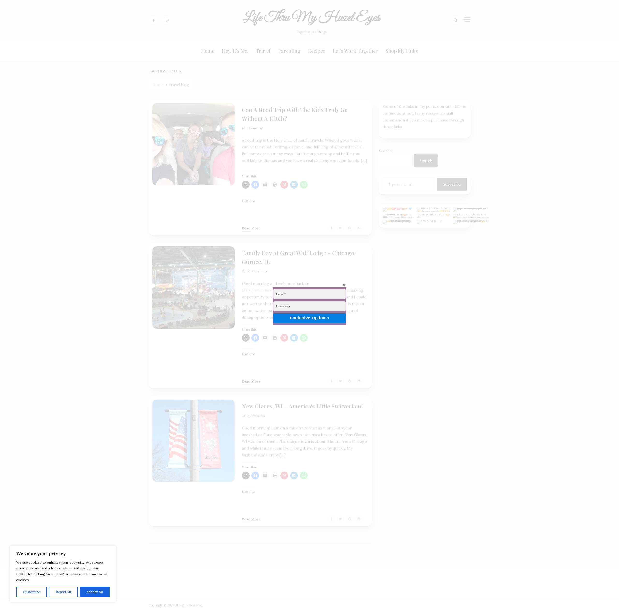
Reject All (63, 592)
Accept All (95, 592)
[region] (63, 574)
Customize (31, 592)
